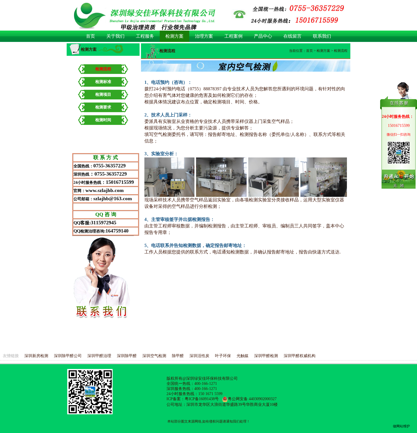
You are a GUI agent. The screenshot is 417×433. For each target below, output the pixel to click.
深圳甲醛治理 (99, 356)
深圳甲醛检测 (266, 356)
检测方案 (323, 51)
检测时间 (103, 120)
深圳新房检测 (36, 356)
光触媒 (242, 356)
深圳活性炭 (199, 356)
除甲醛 (178, 356)
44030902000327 (263, 399)
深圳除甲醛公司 (68, 356)
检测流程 (103, 69)
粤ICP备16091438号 (202, 399)
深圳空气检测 (154, 356)
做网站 (398, 426)
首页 (309, 51)
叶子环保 (223, 356)
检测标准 (103, 82)
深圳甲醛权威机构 (299, 356)
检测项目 (103, 94)
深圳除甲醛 (127, 356)
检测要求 (103, 107)
